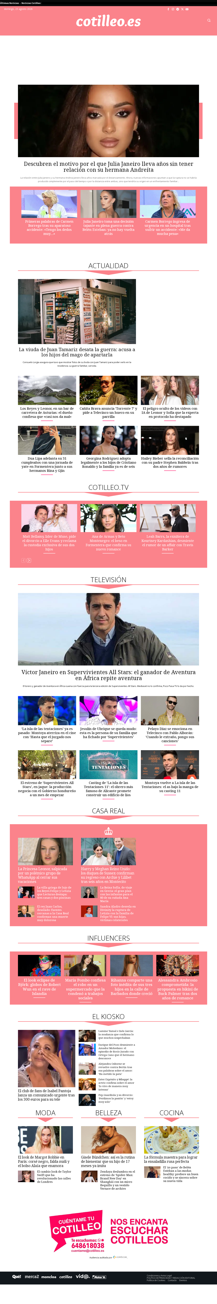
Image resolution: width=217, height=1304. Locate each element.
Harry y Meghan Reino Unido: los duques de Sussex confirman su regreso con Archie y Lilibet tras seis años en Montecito (107, 875)
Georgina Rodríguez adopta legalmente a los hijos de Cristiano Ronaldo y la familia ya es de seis (108, 462)
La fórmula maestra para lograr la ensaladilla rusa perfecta (171, 1159)
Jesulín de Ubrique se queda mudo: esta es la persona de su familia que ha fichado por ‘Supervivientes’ (108, 732)
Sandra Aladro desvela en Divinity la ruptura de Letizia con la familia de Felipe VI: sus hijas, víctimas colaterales (118, 913)
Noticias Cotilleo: (31, 3)
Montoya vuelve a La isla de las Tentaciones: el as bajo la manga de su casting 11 (170, 786)
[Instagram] (173, 9)
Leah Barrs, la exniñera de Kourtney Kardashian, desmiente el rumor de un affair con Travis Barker (167, 542)
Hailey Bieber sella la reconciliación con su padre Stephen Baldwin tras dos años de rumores (170, 462)
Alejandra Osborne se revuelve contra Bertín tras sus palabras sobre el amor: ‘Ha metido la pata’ (115, 1069)
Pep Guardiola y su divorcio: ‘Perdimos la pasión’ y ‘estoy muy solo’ (115, 1098)
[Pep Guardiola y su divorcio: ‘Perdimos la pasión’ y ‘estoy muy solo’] (87, 1100)
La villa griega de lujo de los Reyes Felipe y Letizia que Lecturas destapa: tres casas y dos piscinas (54, 893)
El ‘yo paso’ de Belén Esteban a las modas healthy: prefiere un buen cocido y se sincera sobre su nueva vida (180, 1174)
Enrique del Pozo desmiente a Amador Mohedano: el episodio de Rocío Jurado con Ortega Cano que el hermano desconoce (116, 1051)
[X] (182, 9)
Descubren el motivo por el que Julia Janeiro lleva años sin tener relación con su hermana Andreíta (108, 166)
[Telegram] (177, 9)
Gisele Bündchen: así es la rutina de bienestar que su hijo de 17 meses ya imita (108, 1161)
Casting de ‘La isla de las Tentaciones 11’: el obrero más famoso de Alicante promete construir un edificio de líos (108, 788)
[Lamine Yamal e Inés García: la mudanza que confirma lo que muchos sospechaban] (87, 1036)
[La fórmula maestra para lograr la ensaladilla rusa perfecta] (171, 1140)
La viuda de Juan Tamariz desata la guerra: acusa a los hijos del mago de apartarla (77, 352)
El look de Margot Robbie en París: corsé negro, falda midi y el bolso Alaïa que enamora (44, 1161)
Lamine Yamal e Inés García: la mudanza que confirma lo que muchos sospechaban (116, 1034)
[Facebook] (168, 9)
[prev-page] (23, 560)
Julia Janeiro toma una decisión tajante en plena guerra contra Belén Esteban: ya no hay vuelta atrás (108, 227)
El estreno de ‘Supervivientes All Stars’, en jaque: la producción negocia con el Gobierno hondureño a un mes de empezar (47, 788)
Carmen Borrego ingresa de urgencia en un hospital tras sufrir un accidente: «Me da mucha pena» (168, 227)
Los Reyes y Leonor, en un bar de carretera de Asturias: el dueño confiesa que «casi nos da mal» (47, 412)
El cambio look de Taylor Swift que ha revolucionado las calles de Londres (54, 1177)
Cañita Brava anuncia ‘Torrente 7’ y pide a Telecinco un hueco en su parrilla (108, 412)
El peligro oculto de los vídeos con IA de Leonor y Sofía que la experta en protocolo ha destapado (170, 412)
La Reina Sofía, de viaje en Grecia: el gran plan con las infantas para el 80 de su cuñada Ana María (116, 894)
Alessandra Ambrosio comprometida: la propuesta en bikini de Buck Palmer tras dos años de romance (177, 989)
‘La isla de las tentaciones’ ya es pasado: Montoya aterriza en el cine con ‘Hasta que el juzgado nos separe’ (47, 734)
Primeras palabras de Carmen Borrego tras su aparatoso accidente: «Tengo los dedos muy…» (49, 227)
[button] (209, 20)
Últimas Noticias (9, 3)
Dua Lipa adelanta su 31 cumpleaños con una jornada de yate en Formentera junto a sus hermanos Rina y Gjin (47, 464)
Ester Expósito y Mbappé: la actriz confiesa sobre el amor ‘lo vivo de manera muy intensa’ (116, 1084)
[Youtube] (187, 9)
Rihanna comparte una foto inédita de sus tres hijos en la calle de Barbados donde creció (132, 986)
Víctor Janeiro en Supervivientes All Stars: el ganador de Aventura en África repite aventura (109, 675)
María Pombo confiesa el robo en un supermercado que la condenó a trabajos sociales (85, 989)
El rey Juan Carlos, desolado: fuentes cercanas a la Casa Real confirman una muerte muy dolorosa (53, 913)
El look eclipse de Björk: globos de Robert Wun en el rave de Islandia (39, 986)
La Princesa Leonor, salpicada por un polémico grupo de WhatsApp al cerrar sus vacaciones (42, 875)
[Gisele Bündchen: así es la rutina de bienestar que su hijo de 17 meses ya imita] (108, 1140)
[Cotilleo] (108, 20)
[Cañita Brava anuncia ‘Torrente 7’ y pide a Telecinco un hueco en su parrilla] (109, 390)
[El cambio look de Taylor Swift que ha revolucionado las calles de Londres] (26, 1176)
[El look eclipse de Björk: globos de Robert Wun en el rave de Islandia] (39, 965)
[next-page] (29, 560)
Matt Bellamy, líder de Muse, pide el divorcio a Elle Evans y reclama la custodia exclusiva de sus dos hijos (49, 542)
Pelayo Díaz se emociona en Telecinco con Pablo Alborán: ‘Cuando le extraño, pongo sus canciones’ (170, 734)
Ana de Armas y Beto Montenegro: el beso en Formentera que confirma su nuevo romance (108, 542)
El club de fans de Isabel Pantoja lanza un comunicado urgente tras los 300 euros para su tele (46, 1095)
